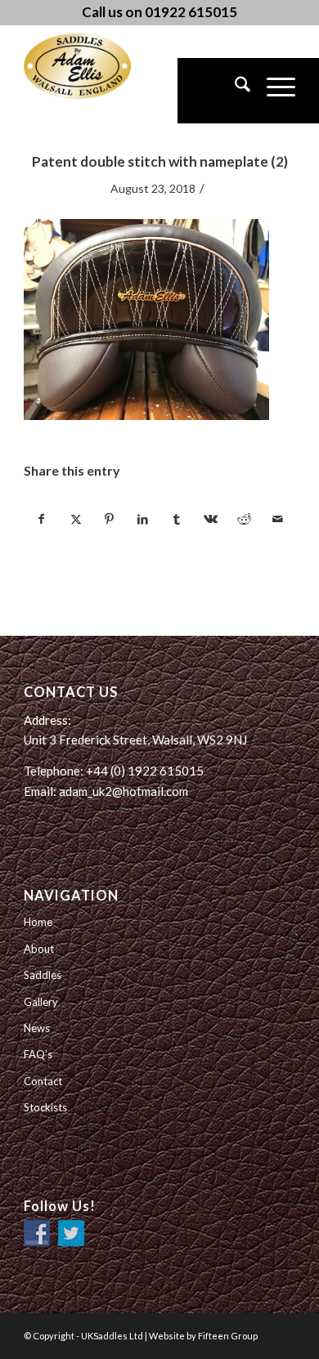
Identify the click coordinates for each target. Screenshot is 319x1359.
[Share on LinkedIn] (143, 518)
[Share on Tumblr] (176, 518)
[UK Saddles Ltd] (105, 66)
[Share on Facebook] (41, 518)
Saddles (42, 974)
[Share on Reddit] (243, 518)
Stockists (45, 1107)
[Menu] (272, 90)
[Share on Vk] (210, 518)
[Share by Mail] (278, 518)
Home (38, 921)
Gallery (41, 1001)
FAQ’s (38, 1054)
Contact (43, 1081)
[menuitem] (234, 90)
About (39, 948)
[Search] (234, 90)
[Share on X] (75, 518)
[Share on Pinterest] (109, 518)
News (37, 1028)
